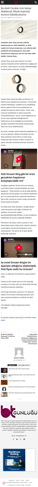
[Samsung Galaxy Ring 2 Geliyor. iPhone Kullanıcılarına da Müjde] (4, 376)
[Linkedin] (2, 326)
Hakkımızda (11, 480)
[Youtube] (24, 439)
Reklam (27, 480)
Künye (22, 480)
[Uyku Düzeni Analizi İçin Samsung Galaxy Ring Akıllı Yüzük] (4, 394)
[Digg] (19, 326)
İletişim (17, 480)
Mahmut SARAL (19, 358)
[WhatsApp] (23, 326)
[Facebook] (11, 326)
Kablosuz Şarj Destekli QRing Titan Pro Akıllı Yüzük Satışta (21, 386)
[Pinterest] (15, 326)
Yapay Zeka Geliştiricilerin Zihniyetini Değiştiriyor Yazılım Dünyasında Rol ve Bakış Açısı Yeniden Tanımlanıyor (29, 338)
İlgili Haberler (12, 365)
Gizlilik (30, 482)
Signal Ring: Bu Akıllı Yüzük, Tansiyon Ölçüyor (19, 368)
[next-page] (20, 399)
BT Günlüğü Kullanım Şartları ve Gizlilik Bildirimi (17, 482)
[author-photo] (19, 352)
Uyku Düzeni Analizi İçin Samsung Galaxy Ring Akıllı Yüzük (21, 392)
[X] (6, 326)
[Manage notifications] (3, 483)
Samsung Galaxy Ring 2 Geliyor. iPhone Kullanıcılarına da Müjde (21, 375)
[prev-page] (18, 399)
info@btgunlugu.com (21, 435)
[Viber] (31, 326)
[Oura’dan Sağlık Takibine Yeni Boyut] (4, 382)
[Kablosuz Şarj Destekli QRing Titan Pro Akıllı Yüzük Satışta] (4, 388)
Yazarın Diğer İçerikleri (23, 365)
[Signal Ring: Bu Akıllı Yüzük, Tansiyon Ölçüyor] (4, 370)
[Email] (35, 326)
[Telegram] (27, 326)
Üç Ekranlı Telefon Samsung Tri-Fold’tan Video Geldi (8, 336)
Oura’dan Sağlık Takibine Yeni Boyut (16, 380)
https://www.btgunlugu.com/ (19, 360)
